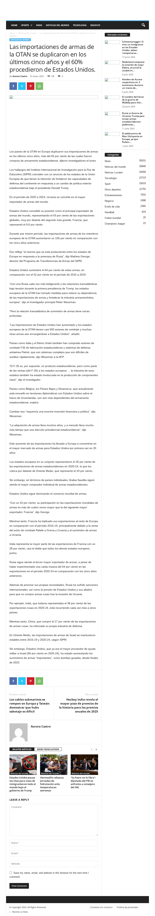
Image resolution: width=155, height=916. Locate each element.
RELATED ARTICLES (21, 749)
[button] (143, 25)
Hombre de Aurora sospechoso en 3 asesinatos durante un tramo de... (132, 84)
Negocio (95, 25)
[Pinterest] (30, 86)
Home (12, 33)
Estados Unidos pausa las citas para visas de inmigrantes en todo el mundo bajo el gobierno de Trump (22, 784)
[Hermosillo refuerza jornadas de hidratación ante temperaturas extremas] (53, 764)
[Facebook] (13, 86)
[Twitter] (22, 86)
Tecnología (80, 25)
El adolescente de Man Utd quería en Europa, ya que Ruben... (132, 138)
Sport (108, 183)
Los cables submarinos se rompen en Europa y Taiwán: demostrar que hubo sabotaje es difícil (29, 705)
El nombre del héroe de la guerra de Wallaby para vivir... (133, 99)
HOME (14, 25)
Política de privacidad (127, 907)
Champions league (115, 223)
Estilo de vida (112, 206)
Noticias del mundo (57, 25)
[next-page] (96, 749)
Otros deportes (113, 189)
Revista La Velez (20, 911)
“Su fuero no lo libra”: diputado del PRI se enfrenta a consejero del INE (83, 782)
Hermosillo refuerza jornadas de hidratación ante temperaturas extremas (52, 784)
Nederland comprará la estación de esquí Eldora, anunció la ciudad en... (133, 66)
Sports (25, 25)
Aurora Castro (19, 76)
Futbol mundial (113, 218)
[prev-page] (92, 749)
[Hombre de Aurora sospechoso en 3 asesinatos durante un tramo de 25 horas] (112, 83)
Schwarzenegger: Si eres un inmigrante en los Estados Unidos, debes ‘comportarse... (132, 47)
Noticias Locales (114, 172)
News (39, 25)
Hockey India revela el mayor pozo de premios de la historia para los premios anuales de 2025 (78, 705)
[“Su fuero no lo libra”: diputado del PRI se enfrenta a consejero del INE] (84, 764)
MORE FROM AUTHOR (48, 749)
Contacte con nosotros (101, 907)
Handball (109, 212)
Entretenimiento (113, 195)
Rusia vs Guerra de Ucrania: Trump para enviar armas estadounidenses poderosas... (133, 119)
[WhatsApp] (39, 86)
